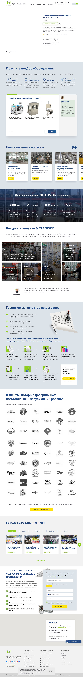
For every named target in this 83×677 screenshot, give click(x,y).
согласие (53, 602)
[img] (7, 661)
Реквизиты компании (65, 663)
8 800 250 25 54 (55, 630)
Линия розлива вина (44, 655)
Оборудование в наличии (30, 666)
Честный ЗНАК (27, 660)
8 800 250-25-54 (63, 3)
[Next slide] (75, 147)
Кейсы (65, 531)
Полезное (51, 531)
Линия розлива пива (44, 666)
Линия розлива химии (45, 662)
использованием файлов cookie (26, 673)
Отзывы (62, 657)
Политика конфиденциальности (13, 674)
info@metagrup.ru (61, 4)
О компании (63, 655)
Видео (24, 531)
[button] (41, 509)
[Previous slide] (73, 147)
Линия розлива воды (44, 658)
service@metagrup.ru (57, 577)
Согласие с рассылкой (65, 674)
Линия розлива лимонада (45, 653)
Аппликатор (27, 653)
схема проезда (62, 627)
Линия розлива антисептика (46, 664)
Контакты (63, 661)
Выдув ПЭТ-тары (28, 658)
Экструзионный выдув (29, 662)
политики (55, 603)
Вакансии (63, 659)
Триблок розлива (28, 657)
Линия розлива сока (44, 660)
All (12, 531)
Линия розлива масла (45, 657)
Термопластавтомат (29, 664)
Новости (37, 531)
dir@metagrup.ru (55, 638)
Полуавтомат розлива (29, 655)
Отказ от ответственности (67, 665)
